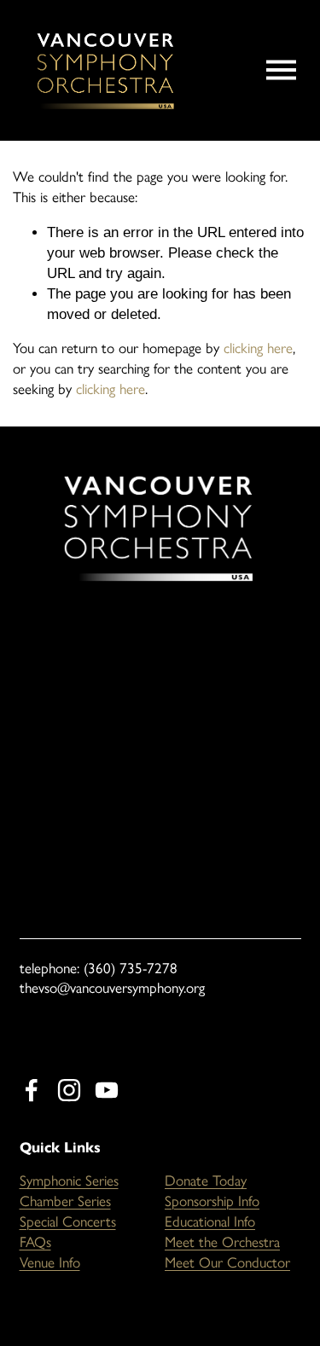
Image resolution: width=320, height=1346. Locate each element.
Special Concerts (68, 1221)
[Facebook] (32, 1090)
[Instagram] (69, 1090)
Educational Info (210, 1221)
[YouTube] (107, 1090)
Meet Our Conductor (227, 1262)
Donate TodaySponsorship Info (212, 1191)
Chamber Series (65, 1201)
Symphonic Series (69, 1180)
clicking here (258, 348)
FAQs (35, 1241)
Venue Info (50, 1262)
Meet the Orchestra (222, 1241)
